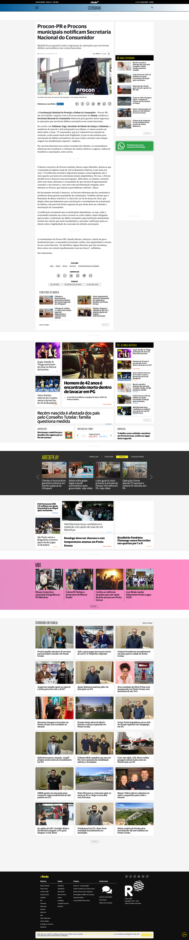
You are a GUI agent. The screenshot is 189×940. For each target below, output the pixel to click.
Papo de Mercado (45, 918)
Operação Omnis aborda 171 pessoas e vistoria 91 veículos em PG (134, 484)
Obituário (60, 906)
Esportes (42, 909)
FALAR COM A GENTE (93, 284)
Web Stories (61, 891)
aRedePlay (61, 886)
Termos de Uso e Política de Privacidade (98, 934)
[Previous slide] (77, 435)
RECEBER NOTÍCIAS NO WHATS (73, 284)
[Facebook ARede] (126, 876)
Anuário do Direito (78, 897)
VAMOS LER (93, 457)
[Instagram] (130, 876)
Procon (65, 266)
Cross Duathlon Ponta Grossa (81, 900)
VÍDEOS (122, 457)
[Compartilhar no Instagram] (88, 104)
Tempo (60, 897)
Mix (41, 900)
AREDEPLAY (50, 457)
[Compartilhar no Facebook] (82, 104)
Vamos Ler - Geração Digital (81, 886)
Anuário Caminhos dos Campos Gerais (84, 889)
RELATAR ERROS (54, 284)
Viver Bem (43, 903)
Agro (41, 915)
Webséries (43, 927)
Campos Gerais (44, 894)
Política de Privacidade (105, 903)
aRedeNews (61, 889)
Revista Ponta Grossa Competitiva (83, 891)
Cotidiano (43, 897)
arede (51, 266)
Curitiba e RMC (44, 891)
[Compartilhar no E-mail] (110, 104)
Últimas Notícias (44, 886)
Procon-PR (73, 266)
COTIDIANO (94, 7)
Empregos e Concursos (46, 924)
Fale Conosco (103, 900)
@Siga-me (60, 104)
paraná (58, 266)
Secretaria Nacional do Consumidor (88, 266)
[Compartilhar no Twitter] (93, 104)
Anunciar (141, 2)
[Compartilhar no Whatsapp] (104, 104)
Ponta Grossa (44, 889)
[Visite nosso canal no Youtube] (134, 876)
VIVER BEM (108, 457)
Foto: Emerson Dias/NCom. (79, 97)
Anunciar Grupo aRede (105, 897)
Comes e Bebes (44, 921)
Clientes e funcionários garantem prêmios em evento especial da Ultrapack (54, 484)
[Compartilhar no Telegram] (99, 104)
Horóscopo (43, 906)
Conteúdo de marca (63, 903)
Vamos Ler (43, 912)
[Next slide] (110, 435)
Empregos (60, 900)
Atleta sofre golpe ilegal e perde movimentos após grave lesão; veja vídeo (81, 484)
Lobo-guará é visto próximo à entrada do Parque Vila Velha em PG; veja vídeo (107, 484)
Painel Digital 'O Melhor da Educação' (83, 894)
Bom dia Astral (62, 894)
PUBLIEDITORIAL (137, 457)
